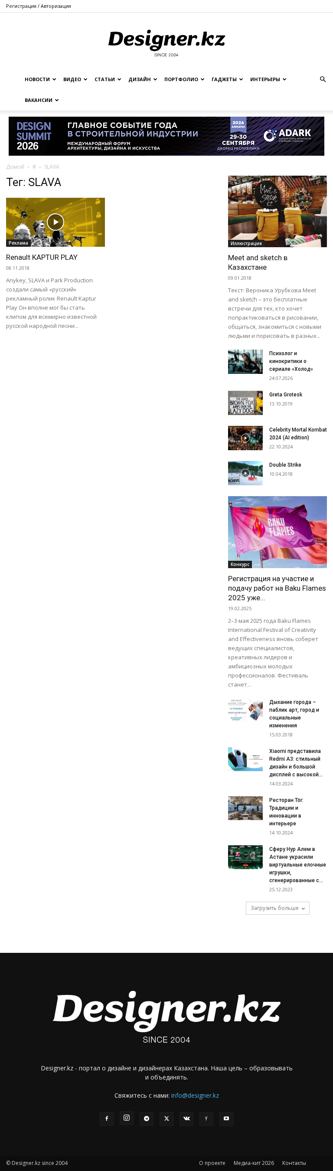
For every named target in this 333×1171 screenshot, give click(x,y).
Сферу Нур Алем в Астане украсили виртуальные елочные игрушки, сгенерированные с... (297, 864)
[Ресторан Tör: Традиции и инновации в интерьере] (245, 808)
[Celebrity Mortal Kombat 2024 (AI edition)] (245, 438)
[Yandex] (206, 1119)
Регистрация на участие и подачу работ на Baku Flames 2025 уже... (277, 588)
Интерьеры (265, 79)
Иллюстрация (246, 243)
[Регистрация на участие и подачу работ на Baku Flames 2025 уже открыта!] (277, 532)
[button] (322, 79)
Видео (72, 79)
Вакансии (38, 100)
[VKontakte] (186, 1119)
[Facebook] (107, 1119)
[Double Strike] (245, 473)
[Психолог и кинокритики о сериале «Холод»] (245, 362)
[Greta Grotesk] (245, 403)
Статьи (105, 79)
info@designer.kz (195, 1095)
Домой (15, 166)
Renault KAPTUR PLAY (42, 257)
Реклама (18, 243)
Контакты (294, 1163)
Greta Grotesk (285, 395)
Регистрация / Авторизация (38, 6)
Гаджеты (224, 79)
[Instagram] (127, 1118)
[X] (166, 1119)
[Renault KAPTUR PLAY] (55, 222)
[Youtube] (226, 1119)
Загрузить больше (275, 908)
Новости (37, 79)
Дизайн (139, 79)
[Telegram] (146, 1119)
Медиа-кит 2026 (254, 1163)
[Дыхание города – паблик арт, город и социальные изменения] (245, 710)
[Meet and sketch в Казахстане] (277, 211)
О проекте (212, 1163)
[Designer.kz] (166, 41)
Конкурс (240, 564)
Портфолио (181, 79)
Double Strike (285, 465)
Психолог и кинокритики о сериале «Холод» (291, 361)
